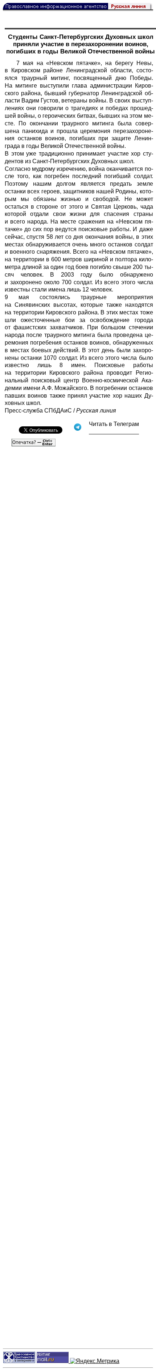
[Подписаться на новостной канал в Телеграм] (114, 432)
